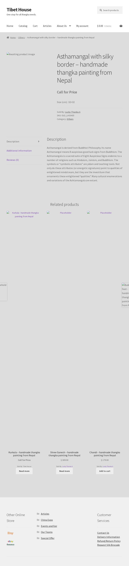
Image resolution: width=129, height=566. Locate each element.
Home (10, 25)
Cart (35, 25)
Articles (47, 25)
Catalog (23, 25)
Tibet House (19, 9)
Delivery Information (108, 536)
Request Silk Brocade (108, 544)
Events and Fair (49, 526)
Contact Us (103, 532)
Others (21, 37)
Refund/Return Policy (109, 541)
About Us (62, 25)
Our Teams (47, 532)
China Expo (47, 519)
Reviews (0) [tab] (13, 159)
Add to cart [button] (104, 471)
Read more (24, 471)
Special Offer (47, 538)
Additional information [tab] (19, 150)
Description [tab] (13, 141)
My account (82, 25)
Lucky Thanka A (72, 112)
